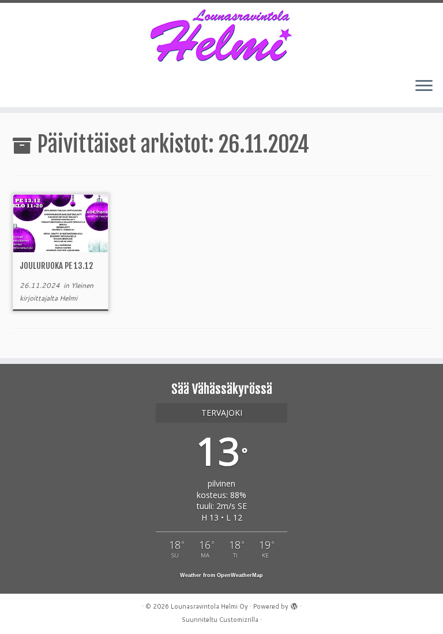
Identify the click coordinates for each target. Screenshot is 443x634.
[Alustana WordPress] (294, 604)
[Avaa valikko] (424, 86)
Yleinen (82, 285)
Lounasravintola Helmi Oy (209, 606)
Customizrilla (238, 619)
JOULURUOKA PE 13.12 (56, 265)
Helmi (68, 298)
